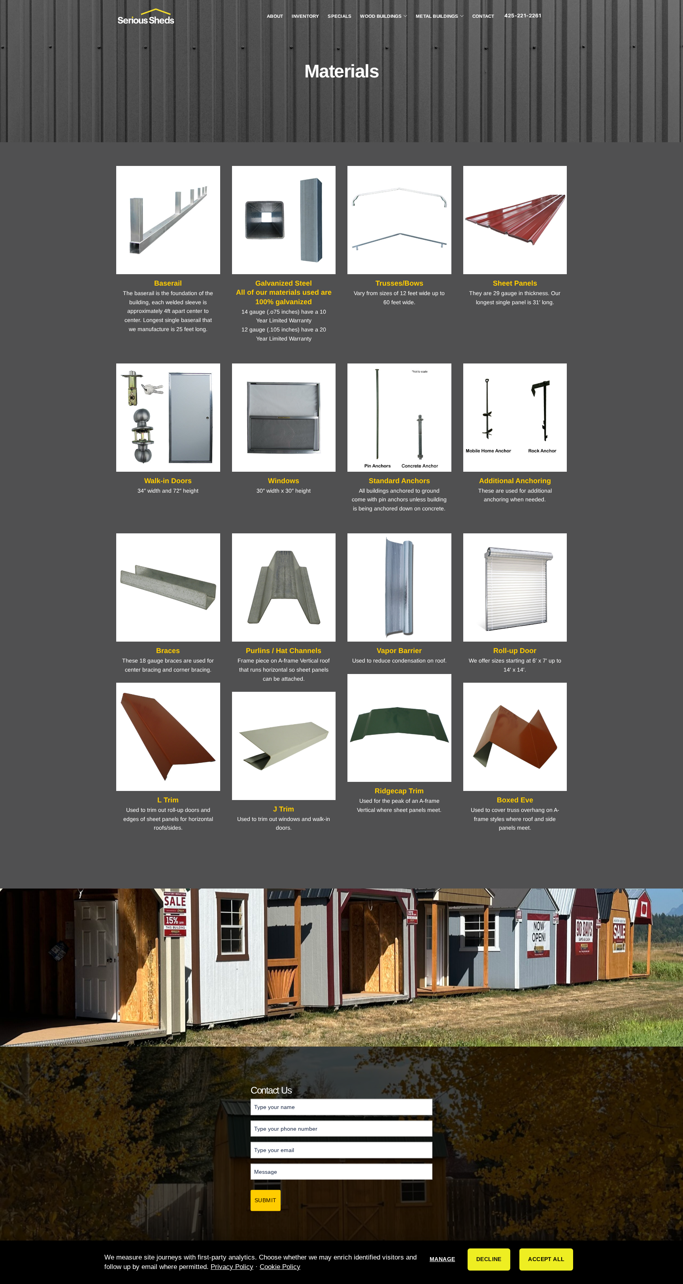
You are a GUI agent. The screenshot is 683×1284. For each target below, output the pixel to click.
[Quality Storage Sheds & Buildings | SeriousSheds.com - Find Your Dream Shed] (145, 16)
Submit (266, 1200)
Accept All (546, 1259)
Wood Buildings (381, 16)
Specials (339, 16)
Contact (483, 16)
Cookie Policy (280, 1267)
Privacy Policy (232, 1267)
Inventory (305, 16)
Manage (442, 1259)
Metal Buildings (437, 16)
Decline (489, 1259)
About (275, 16)
